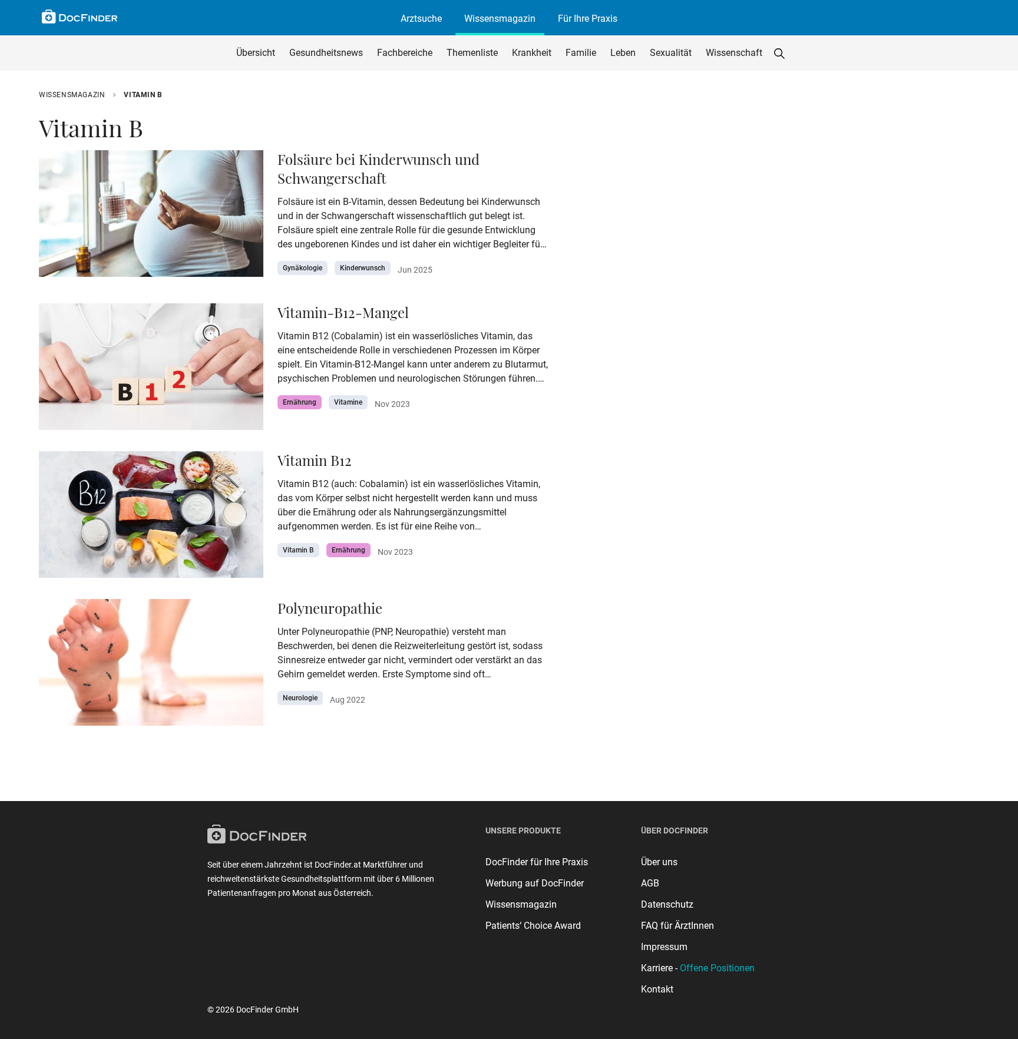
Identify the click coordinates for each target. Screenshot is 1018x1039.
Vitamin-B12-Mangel (343, 312)
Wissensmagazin (500, 18)
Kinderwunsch (362, 268)
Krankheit (531, 52)
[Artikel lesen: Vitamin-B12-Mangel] (151, 370)
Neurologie (300, 698)
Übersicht (255, 52)
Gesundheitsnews (326, 52)
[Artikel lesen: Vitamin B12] (151, 518)
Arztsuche (421, 18)
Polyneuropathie (329, 607)
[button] (779, 53)
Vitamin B (298, 550)
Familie (581, 52)
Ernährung (299, 402)
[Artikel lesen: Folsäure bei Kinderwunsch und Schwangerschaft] (151, 217)
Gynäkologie (302, 268)
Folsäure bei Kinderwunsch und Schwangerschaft (378, 168)
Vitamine (348, 402)
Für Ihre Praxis (587, 18)
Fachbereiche (404, 52)
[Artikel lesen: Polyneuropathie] (151, 666)
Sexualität (671, 52)
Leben (623, 52)
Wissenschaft (734, 52)
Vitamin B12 (314, 460)
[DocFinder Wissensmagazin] (79, 16)
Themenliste (472, 52)
